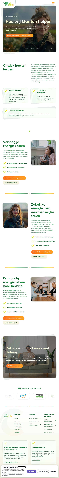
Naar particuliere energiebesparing (14, 178)
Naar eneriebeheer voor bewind (14, 318)
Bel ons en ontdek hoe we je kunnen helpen (19, 35)
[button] (52, 2)
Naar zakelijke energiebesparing (42, 251)
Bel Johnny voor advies (14, 365)
